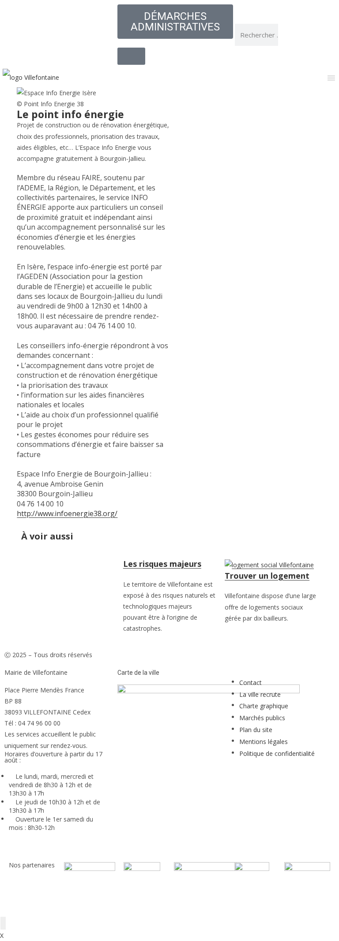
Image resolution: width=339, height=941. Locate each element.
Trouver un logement (267, 575)
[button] (246, 125)
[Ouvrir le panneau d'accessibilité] (3, 923)
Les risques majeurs (162, 563)
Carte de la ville (138, 672)
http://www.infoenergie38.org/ (67, 513)
